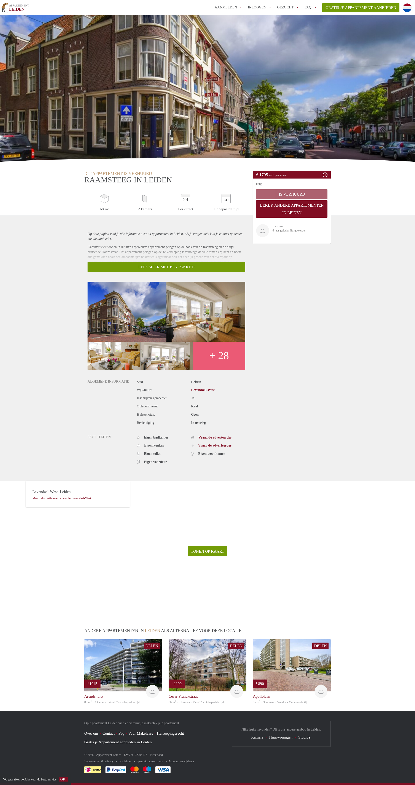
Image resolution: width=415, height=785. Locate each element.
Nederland (156, 754)
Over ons (91, 733)
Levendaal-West (203, 390)
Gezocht (285, 7)
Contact (108, 733)
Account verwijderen (181, 761)
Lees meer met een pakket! (166, 267)
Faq (121, 733)
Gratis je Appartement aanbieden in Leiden (118, 742)
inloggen (257, 7)
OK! (63, 779)
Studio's (304, 737)
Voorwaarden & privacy (99, 761)
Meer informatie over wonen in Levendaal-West (61, 498)
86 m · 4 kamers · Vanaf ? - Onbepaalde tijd (196, 702)
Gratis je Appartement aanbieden (361, 7)
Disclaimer (125, 761)
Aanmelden (226, 7)
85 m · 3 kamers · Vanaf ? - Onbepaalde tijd (280, 702)
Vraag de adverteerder (215, 437)
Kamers (257, 737)
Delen (151, 646)
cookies (25, 779)
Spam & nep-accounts (150, 761)
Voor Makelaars (140, 733)
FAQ (308, 7)
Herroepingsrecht (170, 733)
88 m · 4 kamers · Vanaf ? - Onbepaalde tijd (112, 702)
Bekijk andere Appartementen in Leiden (292, 209)
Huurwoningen (280, 737)
